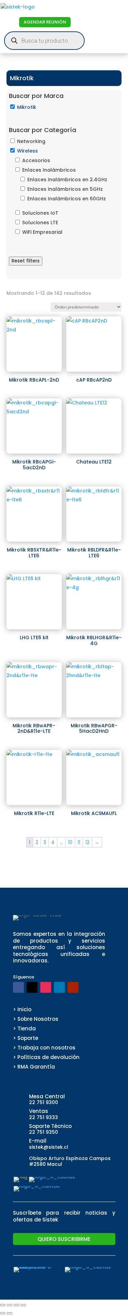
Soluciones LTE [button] (40, 222)
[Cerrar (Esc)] (23, 1305)
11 (78, 842)
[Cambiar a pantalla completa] (9, 1305)
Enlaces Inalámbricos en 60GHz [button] (66, 198)
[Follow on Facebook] (18, 987)
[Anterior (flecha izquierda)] (2, 1313)
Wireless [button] (27, 150)
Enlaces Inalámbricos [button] (49, 170)
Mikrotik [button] (26, 107)
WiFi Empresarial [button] (42, 232)
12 (87, 842)
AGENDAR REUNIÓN (45, 22)
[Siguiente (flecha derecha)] (9, 1313)
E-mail (37, 1140)
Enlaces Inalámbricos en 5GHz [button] (65, 189)
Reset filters (26, 261)
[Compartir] (16, 1305)
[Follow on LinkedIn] (59, 987)
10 (70, 842)
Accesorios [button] (36, 160)
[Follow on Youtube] (73, 987)
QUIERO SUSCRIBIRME (64, 1239)
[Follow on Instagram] (45, 987)
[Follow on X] (32, 987)
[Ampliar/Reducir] (2, 1305)
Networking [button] (31, 141)
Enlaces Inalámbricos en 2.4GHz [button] (67, 179)
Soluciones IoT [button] (40, 213)
